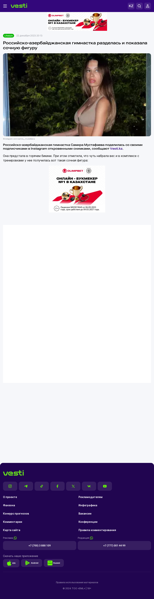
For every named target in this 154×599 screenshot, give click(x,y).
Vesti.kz (116, 148)
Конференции (88, 521)
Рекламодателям (91, 497)
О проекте (10, 497)
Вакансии (85, 513)
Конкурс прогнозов (16, 513)
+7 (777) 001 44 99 (114, 545)
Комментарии (12, 521)
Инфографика (88, 505)
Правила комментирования (97, 530)
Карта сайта (11, 530)
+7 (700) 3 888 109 (40, 545)
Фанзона (9, 505)
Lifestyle (9, 36)
